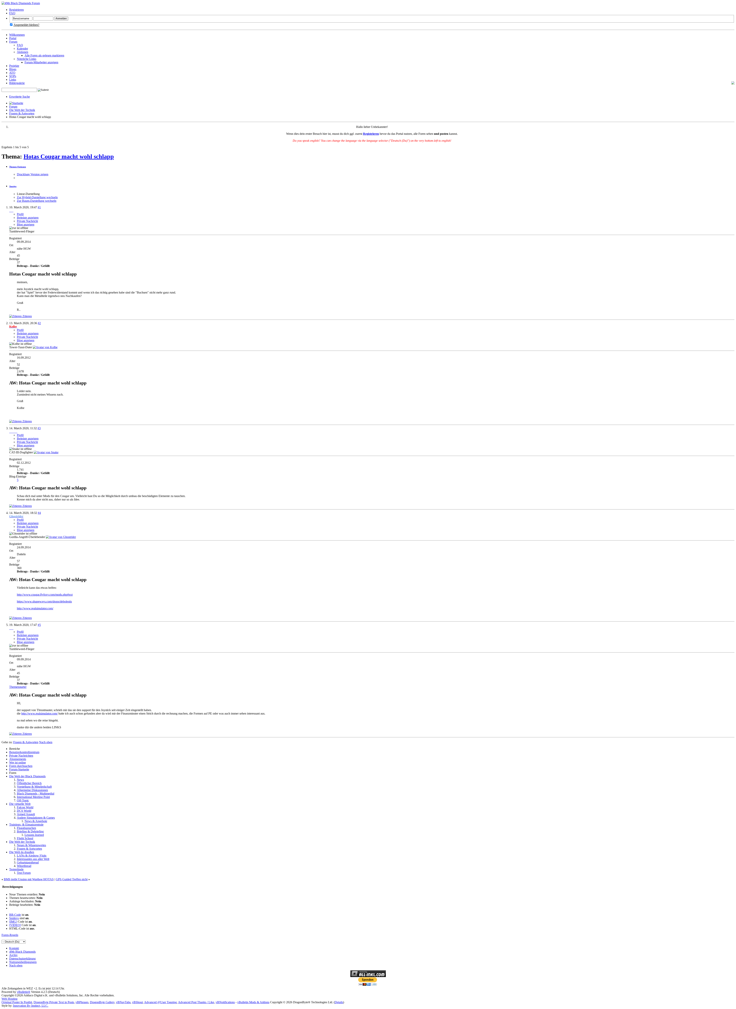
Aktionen (22, 52)
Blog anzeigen (25, 224)
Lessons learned (34, 834)
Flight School (25, 838)
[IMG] (13, 921)
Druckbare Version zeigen (32, 174)
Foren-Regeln (10, 935)
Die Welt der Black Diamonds (27, 776)
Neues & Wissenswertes (31, 845)
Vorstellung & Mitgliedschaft (34, 786)
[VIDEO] (15, 925)
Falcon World (25, 807)
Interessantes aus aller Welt (33, 859)
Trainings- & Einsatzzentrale (26, 824)
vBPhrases (82, 1002)
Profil (20, 214)
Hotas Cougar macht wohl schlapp (69, 156)
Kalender (22, 48)
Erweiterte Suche (19, 96)
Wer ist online (17, 762)
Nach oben (45, 742)
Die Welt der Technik (22, 110)
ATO (12, 72)
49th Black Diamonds (22, 951)
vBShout (137, 1002)
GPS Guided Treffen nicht (72, 879)
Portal (12, 38)
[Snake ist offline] (46, 452)
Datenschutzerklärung (22, 958)
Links (12, 79)
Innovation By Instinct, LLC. (30, 1005)
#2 (39, 323)
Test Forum (24, 872)
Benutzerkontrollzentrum (24, 752)
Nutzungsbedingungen (23, 962)
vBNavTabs (123, 1002)
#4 (39, 512)
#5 (39, 624)
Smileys (14, 918)
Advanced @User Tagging (160, 1002)
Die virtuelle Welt (19, 803)
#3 (39, 428)
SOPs (12, 76)
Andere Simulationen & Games (36, 817)
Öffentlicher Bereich (29, 783)
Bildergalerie (17, 83)
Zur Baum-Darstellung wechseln (36, 200)
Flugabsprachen (26, 828)
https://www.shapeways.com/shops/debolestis (44, 601)
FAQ (12, 13)
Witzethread (24, 866)
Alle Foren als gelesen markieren (44, 55)
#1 (39, 207)
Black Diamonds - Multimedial (35, 793)
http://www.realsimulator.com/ (35, 608)
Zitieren (27, 316)
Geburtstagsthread (28, 862)
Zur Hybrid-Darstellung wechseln (37, 197)
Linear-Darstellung (28, 193)
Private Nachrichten (21, 755)
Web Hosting (9, 998)
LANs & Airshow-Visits (31, 855)
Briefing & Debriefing (30, 831)
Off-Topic (23, 800)
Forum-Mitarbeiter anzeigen (41, 62)
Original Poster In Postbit (17, 1002)
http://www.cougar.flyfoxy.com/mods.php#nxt (45, 594)
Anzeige (12, 186)
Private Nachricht (27, 221)
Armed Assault (26, 814)
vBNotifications (225, 1002)
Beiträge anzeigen (28, 217)
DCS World (24, 810)
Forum (13, 41)
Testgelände (16, 869)
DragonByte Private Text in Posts (54, 1002)
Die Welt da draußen (21, 852)
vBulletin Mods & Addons (253, 1002)
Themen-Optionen (17, 167)
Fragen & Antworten (21, 113)
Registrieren (16, 9)
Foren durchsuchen (20, 766)
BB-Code (15, 914)
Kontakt (14, 948)
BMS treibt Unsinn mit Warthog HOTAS (29, 879)
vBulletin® (23, 991)
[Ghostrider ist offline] (61, 537)
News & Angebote (36, 821)
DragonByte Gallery (102, 1002)
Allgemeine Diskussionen (32, 790)
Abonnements (17, 759)
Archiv (13, 955)
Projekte (14, 65)
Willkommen (17, 34)
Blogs (12, 69)
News (20, 779)
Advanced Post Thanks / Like (196, 1002)
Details (339, 1002)
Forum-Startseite (19, 769)
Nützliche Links (26, 59)
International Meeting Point (33, 797)
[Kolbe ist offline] (45, 347)
